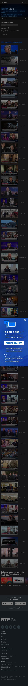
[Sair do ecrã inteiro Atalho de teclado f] (25, 684)
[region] (14, 343)
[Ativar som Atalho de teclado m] (5, 684)
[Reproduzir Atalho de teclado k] (2, 684)
